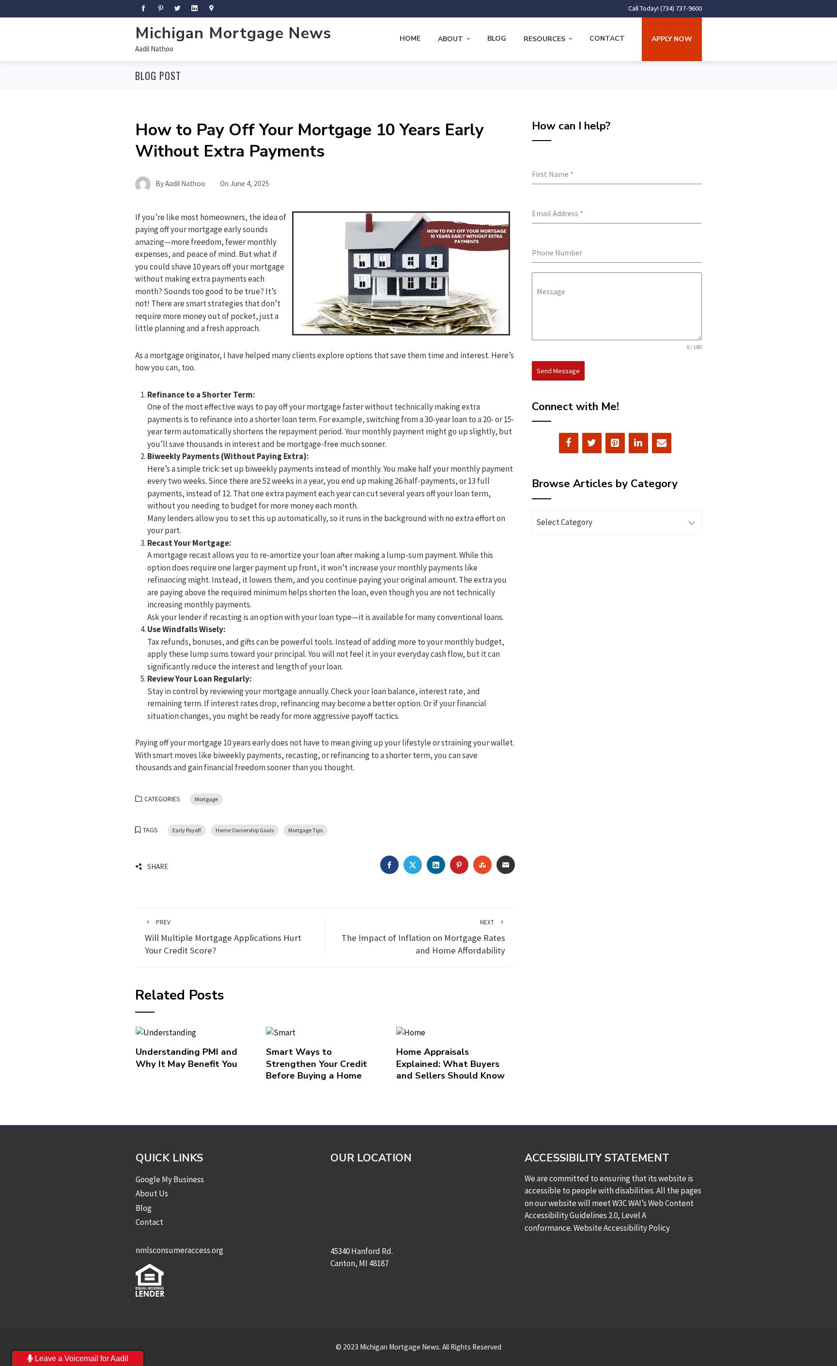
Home (410, 38)
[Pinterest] (615, 443)
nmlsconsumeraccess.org (179, 1250)
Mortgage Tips (305, 830)
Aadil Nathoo (154, 48)
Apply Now (671, 39)
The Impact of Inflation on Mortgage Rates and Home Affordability (423, 937)
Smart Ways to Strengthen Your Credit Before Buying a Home (316, 1064)
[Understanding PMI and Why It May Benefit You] (166, 1032)
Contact (607, 38)
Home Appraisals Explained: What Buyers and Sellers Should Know (450, 1064)
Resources (544, 39)
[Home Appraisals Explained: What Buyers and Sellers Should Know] (410, 1032)
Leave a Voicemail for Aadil (80, 1358)
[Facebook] (568, 443)
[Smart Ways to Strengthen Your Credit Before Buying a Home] (280, 1032)
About (450, 39)
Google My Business (170, 1179)
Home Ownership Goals (245, 830)
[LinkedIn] (638, 443)
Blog (496, 38)
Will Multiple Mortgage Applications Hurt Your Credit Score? (223, 937)
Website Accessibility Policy (622, 1228)
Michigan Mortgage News (233, 33)
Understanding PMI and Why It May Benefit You (186, 1058)
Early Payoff (186, 830)
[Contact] (661, 443)
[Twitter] (592, 443)
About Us (152, 1193)
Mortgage (206, 799)
